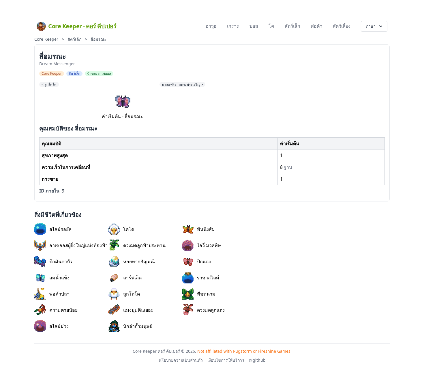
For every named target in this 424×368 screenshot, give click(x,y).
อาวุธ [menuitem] (211, 26)
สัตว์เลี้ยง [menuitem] (341, 26)
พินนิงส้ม (206, 229)
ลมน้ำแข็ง (59, 277)
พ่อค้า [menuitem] (316, 26)
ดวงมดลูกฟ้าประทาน (144, 245)
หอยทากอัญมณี (139, 261)
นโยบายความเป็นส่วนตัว (181, 360)
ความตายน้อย (63, 310)
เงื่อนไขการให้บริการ (225, 360)
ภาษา (371, 26)
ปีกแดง (204, 261)
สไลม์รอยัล (60, 229)
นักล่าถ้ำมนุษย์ (137, 326)
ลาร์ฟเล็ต (132, 277)
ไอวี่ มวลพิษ (209, 245)
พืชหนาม (206, 294)
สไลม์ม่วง (59, 326)
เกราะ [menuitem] (233, 26)
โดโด (128, 229)
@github (257, 360)
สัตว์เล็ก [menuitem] (292, 26)
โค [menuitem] (271, 26)
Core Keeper (46, 39)
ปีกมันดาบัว (60, 261)
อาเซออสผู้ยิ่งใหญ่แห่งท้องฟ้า (78, 245)
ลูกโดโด (131, 294)
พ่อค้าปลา (59, 294)
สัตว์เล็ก (74, 39)
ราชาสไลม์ (208, 277)
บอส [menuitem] (253, 26)
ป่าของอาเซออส (99, 73)
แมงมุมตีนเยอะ (138, 310)
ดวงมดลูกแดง (211, 310)
